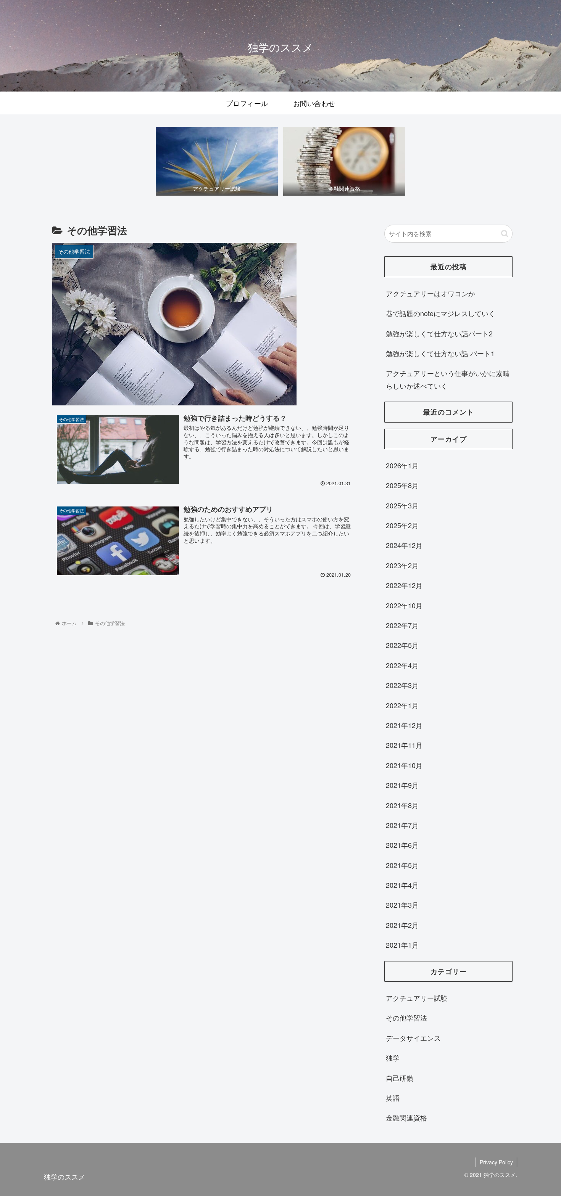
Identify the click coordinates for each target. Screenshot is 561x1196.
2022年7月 (402, 625)
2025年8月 (402, 485)
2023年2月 (402, 565)
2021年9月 (402, 785)
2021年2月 (402, 925)
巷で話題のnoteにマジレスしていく (440, 313)
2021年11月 (404, 745)
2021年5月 (402, 865)
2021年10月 (404, 765)
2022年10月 (404, 605)
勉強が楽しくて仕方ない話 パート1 (440, 353)
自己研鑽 (399, 1078)
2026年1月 (402, 465)
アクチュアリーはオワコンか (430, 293)
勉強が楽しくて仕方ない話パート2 (439, 333)
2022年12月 (404, 585)
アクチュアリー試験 (417, 998)
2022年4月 (402, 665)
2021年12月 (404, 725)
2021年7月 (402, 825)
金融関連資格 (406, 1117)
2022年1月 (402, 705)
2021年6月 (402, 845)
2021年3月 (402, 905)
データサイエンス (413, 1038)
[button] (504, 233)
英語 (393, 1098)
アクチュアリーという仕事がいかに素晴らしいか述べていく (447, 379)
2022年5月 (402, 645)
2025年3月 (402, 505)
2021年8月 (402, 805)
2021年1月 (402, 945)
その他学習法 (406, 1017)
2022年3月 (402, 685)
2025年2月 (402, 525)
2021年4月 (402, 885)
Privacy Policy (496, 1162)
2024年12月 (404, 545)
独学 (393, 1058)
